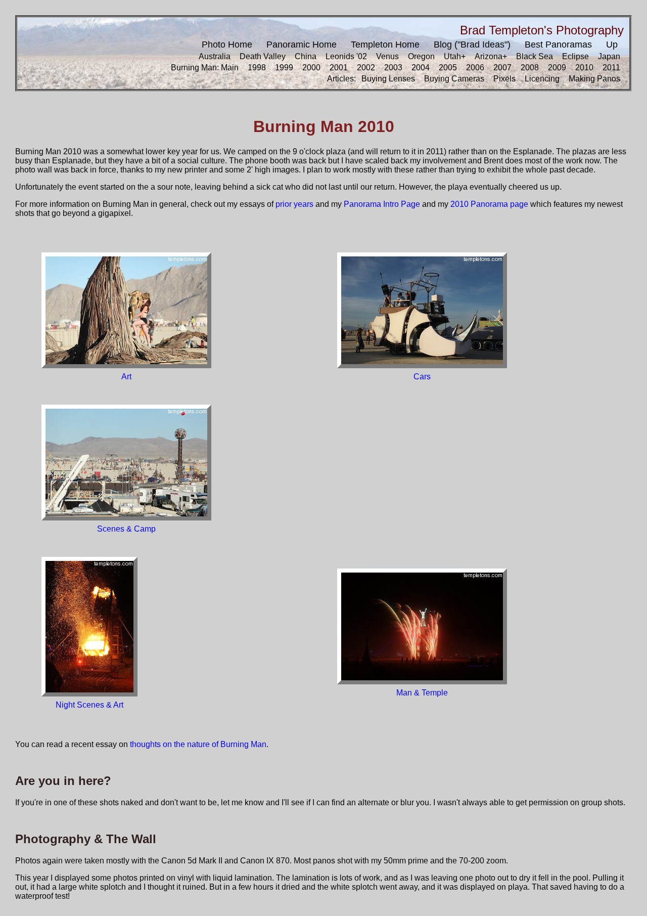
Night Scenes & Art (89, 705)
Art (126, 376)
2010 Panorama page (489, 204)
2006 (475, 67)
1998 (257, 67)
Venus (387, 56)
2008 (530, 67)
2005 (448, 67)
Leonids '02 (346, 56)
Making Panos (594, 78)
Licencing (542, 78)
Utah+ (455, 56)
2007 (502, 67)
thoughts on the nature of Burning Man (198, 744)
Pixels (504, 78)
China (305, 56)
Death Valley (263, 56)
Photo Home (227, 44)
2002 (366, 67)
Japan (609, 56)
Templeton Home (385, 44)
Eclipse (575, 56)
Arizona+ (491, 56)
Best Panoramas (558, 44)
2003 (393, 67)
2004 (420, 67)
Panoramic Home (301, 44)
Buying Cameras (454, 78)
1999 (284, 67)
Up (612, 44)
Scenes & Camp (126, 529)
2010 (584, 67)
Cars (422, 376)
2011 (611, 67)
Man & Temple (422, 692)
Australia (214, 56)
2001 (339, 67)
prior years (294, 204)
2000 (311, 67)
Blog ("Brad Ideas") (472, 44)
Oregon (421, 56)
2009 (557, 67)
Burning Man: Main (205, 67)
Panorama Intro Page (382, 204)
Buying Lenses (388, 78)
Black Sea (534, 56)
